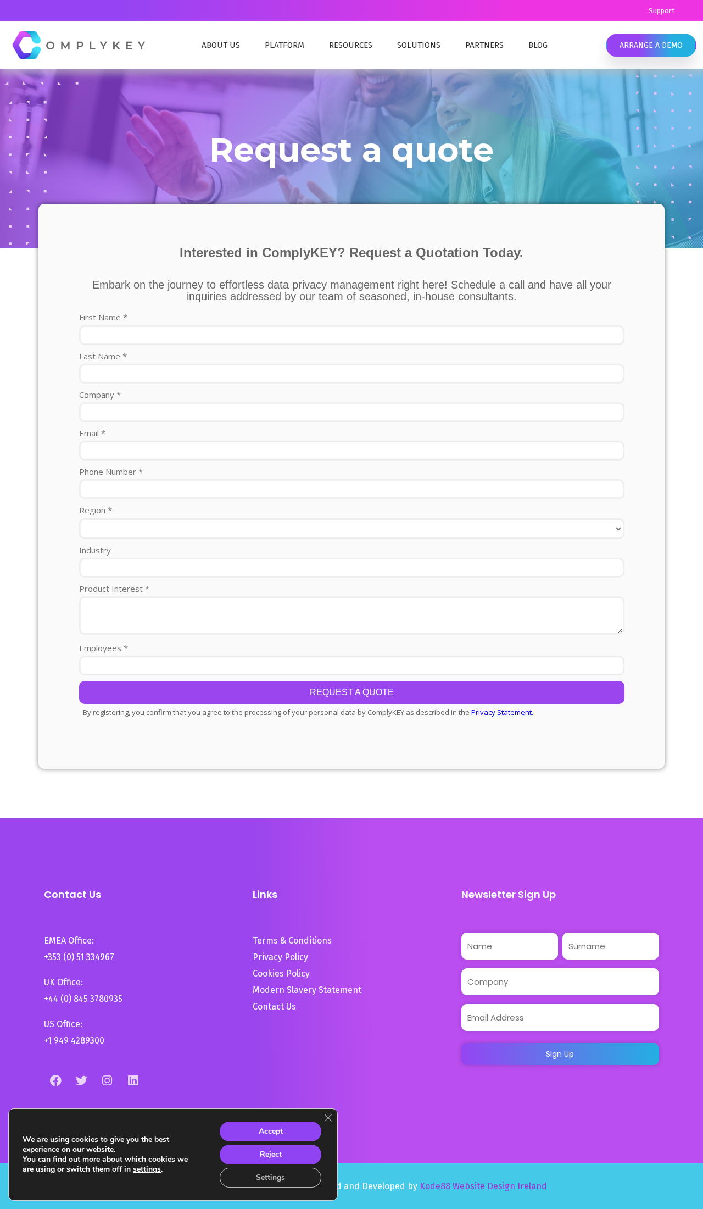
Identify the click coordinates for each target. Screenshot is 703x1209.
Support (661, 11)
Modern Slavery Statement (308, 990)
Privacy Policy (280, 957)
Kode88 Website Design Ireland (483, 1186)
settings (147, 1169)
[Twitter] (81, 1080)
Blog (538, 45)
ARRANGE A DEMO (651, 45)
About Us (221, 45)
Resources (350, 45)
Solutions (418, 45)
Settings (270, 1177)
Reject (271, 1154)
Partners (484, 45)
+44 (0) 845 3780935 (83, 999)
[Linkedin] (132, 1080)
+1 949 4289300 (74, 1040)
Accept (271, 1131)
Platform (284, 45)
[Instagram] (107, 1080)
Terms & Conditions (292, 940)
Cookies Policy (281, 973)
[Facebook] (55, 1080)
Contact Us (274, 1006)
